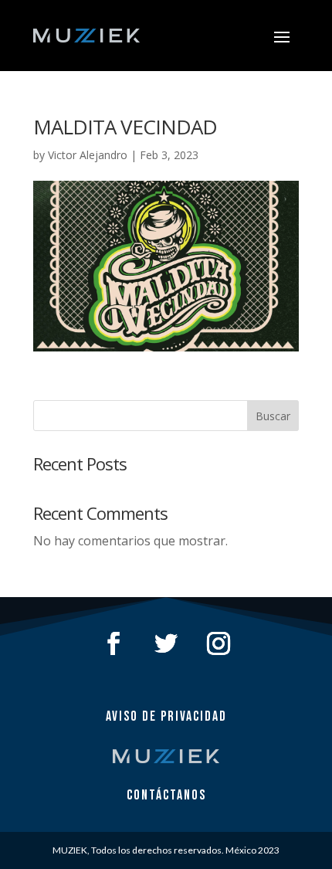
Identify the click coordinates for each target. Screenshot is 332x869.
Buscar (273, 416)
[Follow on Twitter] (166, 643)
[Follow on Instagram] (218, 643)
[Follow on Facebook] (113, 643)
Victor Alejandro (87, 155)
